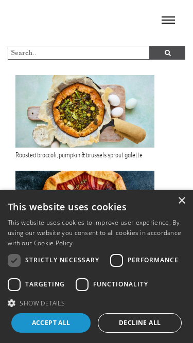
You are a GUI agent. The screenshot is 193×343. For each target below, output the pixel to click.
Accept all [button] (51, 322)
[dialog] (96, 266)
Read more (92, 243)
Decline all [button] (140, 322)
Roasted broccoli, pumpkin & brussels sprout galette (79, 155)
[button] (96, 303)
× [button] (181, 201)
